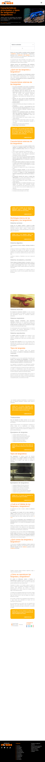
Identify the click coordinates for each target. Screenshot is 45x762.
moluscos (25, 546)
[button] (41, 3)
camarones (20, 55)
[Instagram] (7, 747)
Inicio (1, 22)
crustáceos (13, 53)
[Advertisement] (22, 35)
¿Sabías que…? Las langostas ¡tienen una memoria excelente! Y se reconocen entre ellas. (22, 235)
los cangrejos (27, 55)
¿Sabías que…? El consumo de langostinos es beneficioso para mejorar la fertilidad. (22, 496)
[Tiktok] (10, 747)
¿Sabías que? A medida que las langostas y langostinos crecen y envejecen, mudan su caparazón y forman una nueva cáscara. (22, 209)
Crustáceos (5, 22)
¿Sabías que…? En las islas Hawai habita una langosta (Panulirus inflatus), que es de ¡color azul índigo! (22, 446)
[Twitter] (4, 747)
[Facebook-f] (1, 747)
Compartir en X (28, 137)
